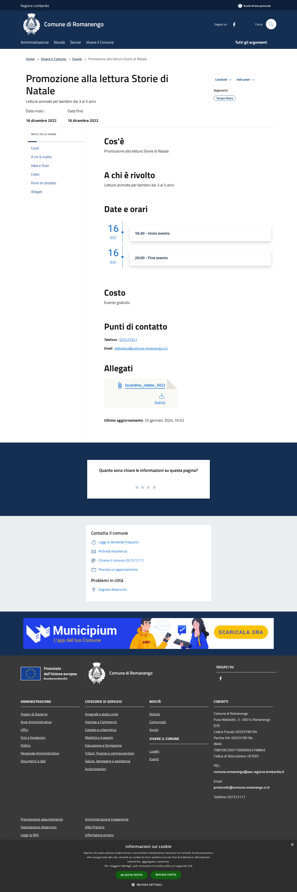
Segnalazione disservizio (39, 827)
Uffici (24, 729)
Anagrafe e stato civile (101, 714)
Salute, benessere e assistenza (107, 761)
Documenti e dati (33, 761)
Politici (26, 745)
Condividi (221, 79)
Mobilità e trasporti (99, 737)
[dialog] (148, 866)
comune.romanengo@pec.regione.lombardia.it (249, 771)
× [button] (292, 844)
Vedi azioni (244, 79)
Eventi (77, 58)
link (190, 866)
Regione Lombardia (35, 5)
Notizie (154, 714)
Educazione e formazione (103, 745)
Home (30, 58)
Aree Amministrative (36, 722)
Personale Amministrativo (40, 753)
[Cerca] (271, 24)
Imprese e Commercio (101, 722)
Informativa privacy (99, 834)
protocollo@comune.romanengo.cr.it (242, 787)
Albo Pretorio (94, 827)
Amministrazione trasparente (106, 819)
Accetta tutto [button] (132, 875)
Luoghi (154, 751)
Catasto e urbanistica (100, 729)
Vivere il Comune (54, 58)
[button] (148, 884)
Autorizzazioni (95, 768)
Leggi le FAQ (30, 834)
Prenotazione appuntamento (42, 819)
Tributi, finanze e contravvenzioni (109, 753)
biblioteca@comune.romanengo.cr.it (141, 348)
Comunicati (157, 722)
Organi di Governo (34, 714)
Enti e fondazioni (33, 737)
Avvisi (153, 729)
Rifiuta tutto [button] (166, 875)
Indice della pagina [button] (43, 134)
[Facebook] (232, 24)
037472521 (128, 339)
